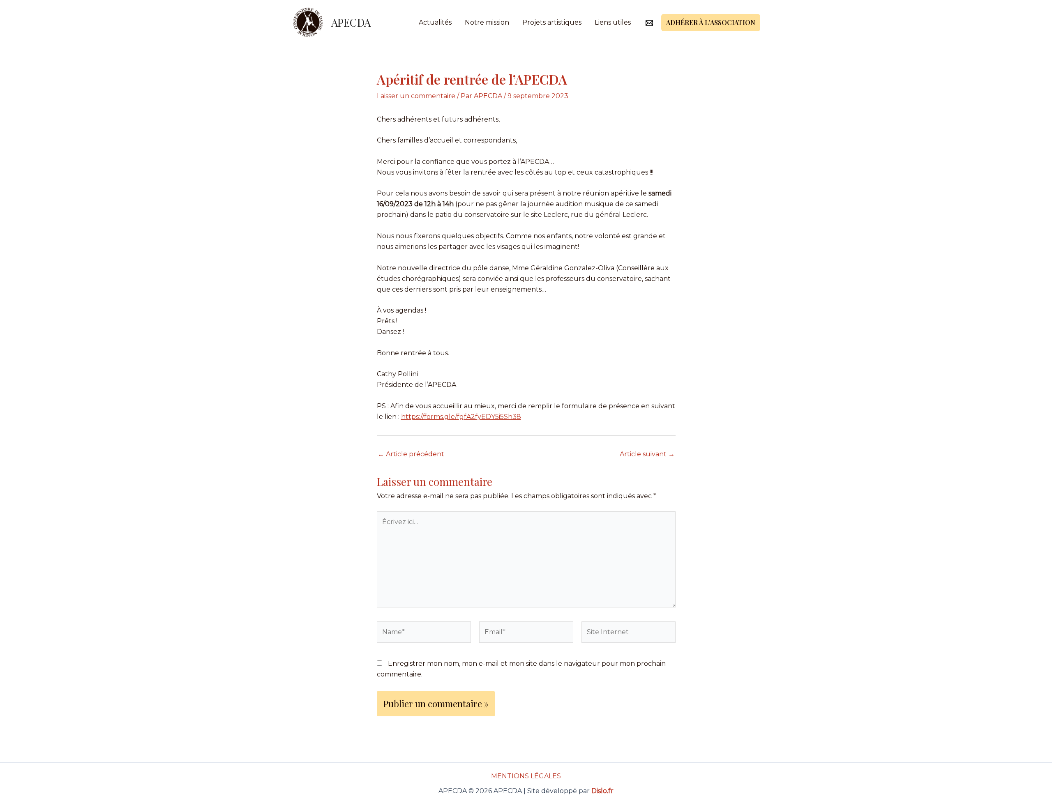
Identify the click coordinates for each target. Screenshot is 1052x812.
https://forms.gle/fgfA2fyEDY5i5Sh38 (461, 417)
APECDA (351, 22)
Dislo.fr (602, 791)
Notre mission (487, 22)
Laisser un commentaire (416, 96)
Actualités (435, 22)
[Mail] (649, 23)
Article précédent (411, 454)
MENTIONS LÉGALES (526, 776)
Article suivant (647, 454)
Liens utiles (613, 22)
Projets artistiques (551, 22)
